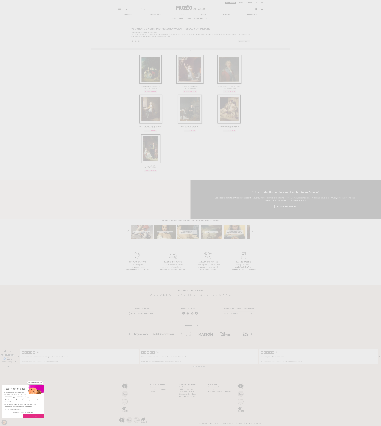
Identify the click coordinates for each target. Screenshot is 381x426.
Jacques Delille (150, 166)
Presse (152, 391)
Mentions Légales (229, 423)
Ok (252, 313)
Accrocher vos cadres (187, 396)
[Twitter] (197, 314)
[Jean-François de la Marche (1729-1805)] (190, 123)
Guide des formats (186, 389)
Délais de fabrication (186, 391)
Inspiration (252, 14)
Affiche (180, 14)
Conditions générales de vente (210, 423)
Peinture (128, 14)
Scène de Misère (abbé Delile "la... (229, 127)
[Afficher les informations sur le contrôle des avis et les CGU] (15, 362)
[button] (4, 422)
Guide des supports (186, 387)
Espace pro (230, 3)
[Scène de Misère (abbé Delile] (229, 123)
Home (174, 19)
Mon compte (212, 389)
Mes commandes (214, 387)
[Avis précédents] (18, 356)
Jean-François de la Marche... (189, 127)
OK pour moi (33, 416)
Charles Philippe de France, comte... (229, 87)
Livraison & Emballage (187, 394)
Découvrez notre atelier (286, 206)
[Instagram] (188, 314)
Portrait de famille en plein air (150, 87)
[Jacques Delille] (150, 162)
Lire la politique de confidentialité (12, 409)
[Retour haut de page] (134, 174)
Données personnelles (253, 423)
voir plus (65, 357)
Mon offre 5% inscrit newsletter (219, 391)
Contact (240, 423)
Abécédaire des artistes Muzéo (190, 290)
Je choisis (12, 416)
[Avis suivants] (379, 356)
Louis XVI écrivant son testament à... (150, 127)
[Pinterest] (192, 314)
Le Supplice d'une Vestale (190, 87)
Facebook (132, 41)
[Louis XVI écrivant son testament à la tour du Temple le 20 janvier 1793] (150, 123)
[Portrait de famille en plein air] (150, 83)
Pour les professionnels (158, 389)
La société (153, 387)
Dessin (203, 14)
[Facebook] (184, 314)
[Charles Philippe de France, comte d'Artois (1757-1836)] (229, 83)
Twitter (135, 41)
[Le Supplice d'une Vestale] (189, 83)
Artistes (226, 14)
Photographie (155, 14)
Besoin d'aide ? (245, 3)
